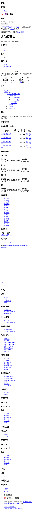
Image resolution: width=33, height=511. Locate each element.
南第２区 (6, 200)
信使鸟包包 (8, 235)
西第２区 (6, 218)
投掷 (20, 82)
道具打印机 (7, 242)
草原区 (6, 214)
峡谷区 (6, 207)
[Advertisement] (16, 265)
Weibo (6, 489)
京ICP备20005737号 (10, 507)
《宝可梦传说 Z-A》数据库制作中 (11, 27)
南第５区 (6, 204)
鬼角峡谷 (6, 225)
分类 (2, 282)
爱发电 (6, 491)
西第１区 (6, 216)
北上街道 (6, 198)
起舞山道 (6, 222)
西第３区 (6, 220)
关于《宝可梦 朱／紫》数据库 (13, 508)
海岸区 (6, 211)
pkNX (12, 29)
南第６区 (6, 205)
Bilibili (6, 488)
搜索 (2, 18)
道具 (5, 285)
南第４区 (6, 202)
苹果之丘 (6, 213)
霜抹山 (6, 223)
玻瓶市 (3, 235)
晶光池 (6, 209)
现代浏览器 (20, 32)
